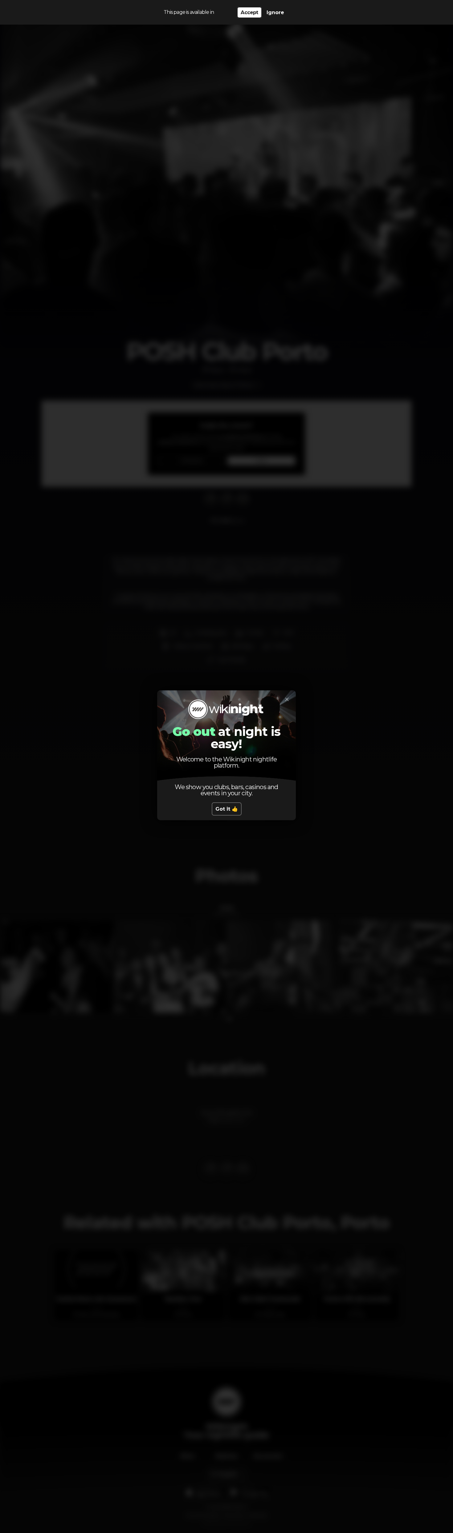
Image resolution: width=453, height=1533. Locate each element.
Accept (249, 12)
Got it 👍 (226, 809)
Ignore (275, 12)
